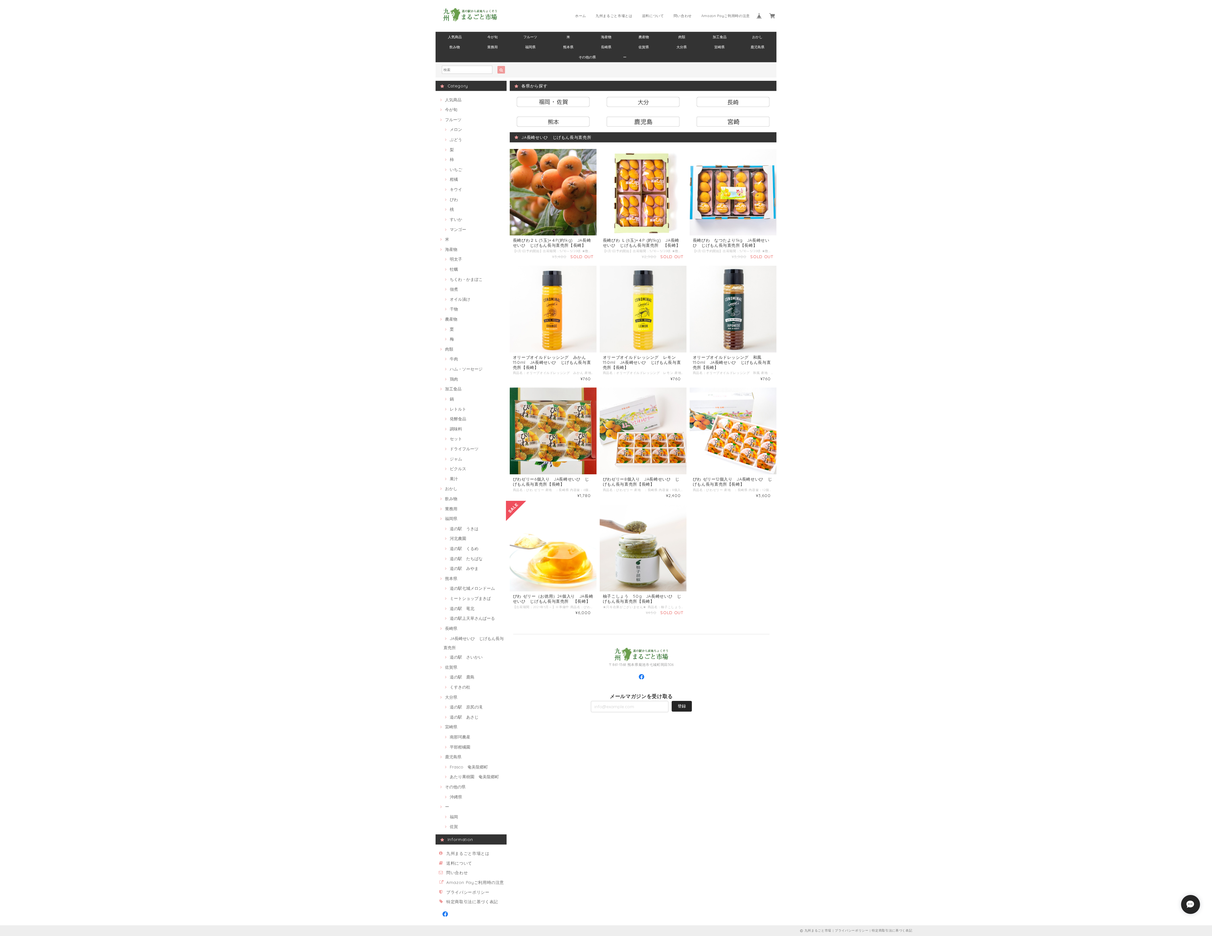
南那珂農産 (460, 736)
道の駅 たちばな (466, 558)
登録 (682, 705)
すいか (456, 219)
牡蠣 (454, 269)
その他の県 (587, 57)
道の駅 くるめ (464, 548)
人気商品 (455, 37)
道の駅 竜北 (462, 608)
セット (456, 438)
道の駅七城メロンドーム (472, 588)
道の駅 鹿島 (462, 676)
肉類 (681, 37)
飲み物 (454, 47)
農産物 (644, 37)
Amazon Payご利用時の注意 (725, 16)
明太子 (456, 259)
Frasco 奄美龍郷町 (469, 766)
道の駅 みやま (464, 568)
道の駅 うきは (464, 528)
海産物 (606, 37)
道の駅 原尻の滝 (466, 706)
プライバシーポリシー (468, 892)
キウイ (456, 189)
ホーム (580, 16)
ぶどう (456, 139)
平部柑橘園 (460, 746)
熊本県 (568, 47)
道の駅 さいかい (466, 657)
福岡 (454, 816)
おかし (757, 37)
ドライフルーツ (464, 448)
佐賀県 (644, 47)
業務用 (492, 47)
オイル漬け (460, 299)
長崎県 (606, 47)
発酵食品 (458, 418)
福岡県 (530, 47)
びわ (454, 199)
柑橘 (454, 179)
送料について (653, 16)
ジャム (456, 458)
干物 (454, 308)
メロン (456, 129)
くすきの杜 (460, 687)
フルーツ (530, 37)
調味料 (456, 428)
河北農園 (458, 538)
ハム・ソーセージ (466, 368)
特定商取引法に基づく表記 (472, 901)
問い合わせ (683, 16)
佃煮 (454, 289)
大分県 (681, 47)
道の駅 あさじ (464, 717)
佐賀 (454, 826)
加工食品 (720, 37)
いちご (456, 169)
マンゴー (458, 229)
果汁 (454, 478)
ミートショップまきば (470, 598)
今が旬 (492, 37)
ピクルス (458, 468)
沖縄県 (456, 796)
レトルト (458, 409)
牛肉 (454, 358)
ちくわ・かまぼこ (466, 279)
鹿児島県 (757, 47)
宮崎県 (719, 47)
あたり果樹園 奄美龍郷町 (474, 776)
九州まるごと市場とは (614, 16)
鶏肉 (454, 379)
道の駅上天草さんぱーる (472, 618)
